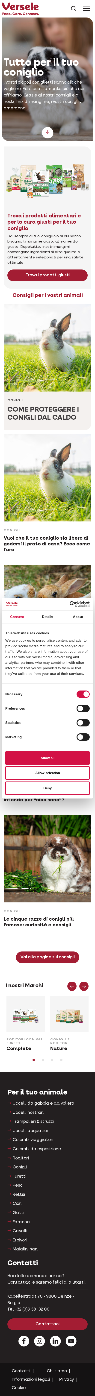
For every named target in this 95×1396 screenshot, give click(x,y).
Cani (17, 1204)
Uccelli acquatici (30, 1131)
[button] (72, 986)
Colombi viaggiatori (33, 1140)
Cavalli (20, 1231)
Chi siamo (57, 1371)
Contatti (21, 1371)
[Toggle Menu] (86, 9)
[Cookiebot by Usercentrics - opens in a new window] (69, 604)
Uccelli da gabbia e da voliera (43, 1103)
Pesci (18, 1185)
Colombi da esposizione (37, 1149)
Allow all (47, 758)
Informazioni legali (31, 1380)
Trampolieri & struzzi (33, 1122)
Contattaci (47, 1324)
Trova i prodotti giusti (48, 275)
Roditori (21, 1158)
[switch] (83, 708)
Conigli (20, 1167)
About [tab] (78, 617)
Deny (47, 788)
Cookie (19, 1388)
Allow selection (47, 773)
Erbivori (20, 1240)
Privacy (66, 1380)
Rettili (19, 1195)
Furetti (19, 1176)
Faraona (21, 1222)
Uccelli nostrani (29, 1113)
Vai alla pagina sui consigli (48, 957)
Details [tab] (47, 617)
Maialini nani (26, 1249)
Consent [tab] (17, 617)
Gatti (18, 1213)
